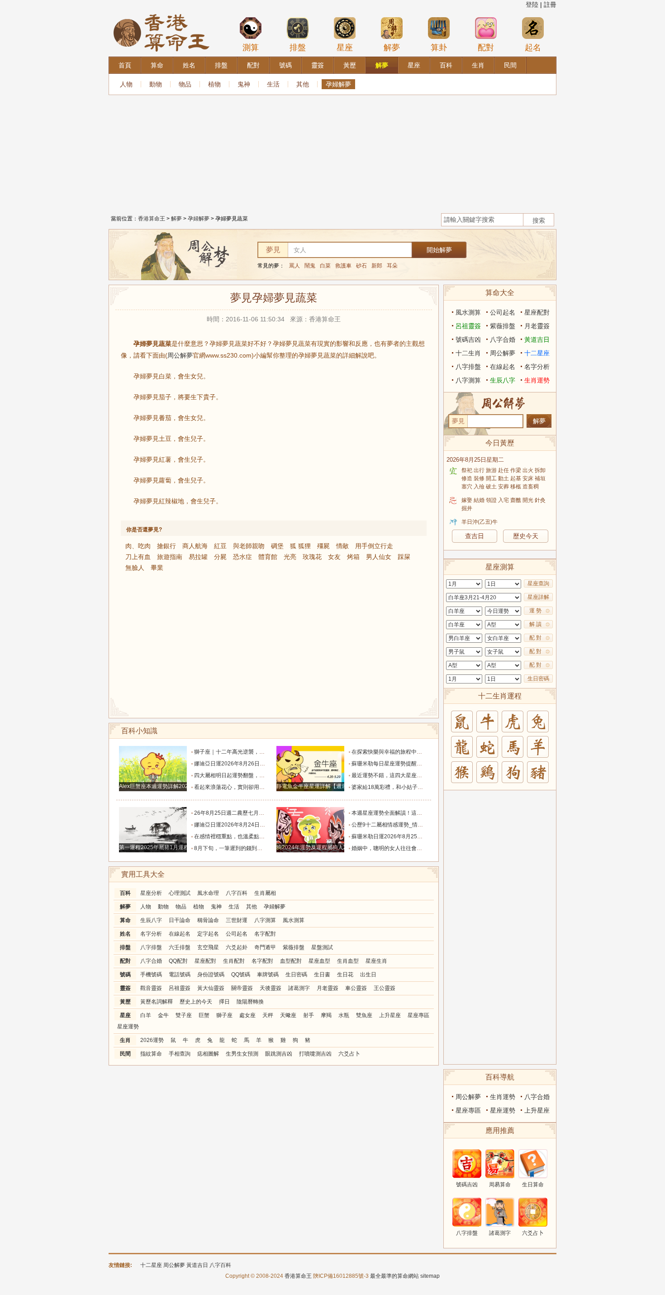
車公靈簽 (356, 988)
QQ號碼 (240, 974)
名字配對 (265, 934)
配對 (486, 47)
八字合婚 (151, 961)
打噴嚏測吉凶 (315, 1054)
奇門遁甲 (265, 947)
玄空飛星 (208, 947)
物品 (185, 84)
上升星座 (390, 1015)
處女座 (247, 1015)
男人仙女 (378, 556)
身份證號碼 (210, 974)
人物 (126, 84)
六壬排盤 (179, 947)
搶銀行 (166, 546)
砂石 (361, 266)
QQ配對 (178, 961)
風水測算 (293, 920)
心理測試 (179, 893)
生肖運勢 (537, 380)
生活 (273, 84)
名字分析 (151, 934)
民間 (125, 1054)
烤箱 (353, 556)
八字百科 (236, 893)
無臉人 (134, 567)
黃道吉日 (537, 339)
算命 (125, 920)
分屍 (220, 556)
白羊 (145, 1015)
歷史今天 (525, 536)
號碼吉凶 (468, 339)
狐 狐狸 (300, 546)
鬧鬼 (309, 266)
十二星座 (537, 353)
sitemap (430, 1276)
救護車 (343, 266)
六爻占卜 (349, 1054)
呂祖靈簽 (179, 988)
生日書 (322, 974)
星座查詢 (538, 583)
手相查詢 (179, 1054)
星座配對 (205, 961)
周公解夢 (180, 355)
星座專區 (418, 1015)
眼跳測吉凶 (278, 1054)
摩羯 (326, 1015)
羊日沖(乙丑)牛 (479, 522)
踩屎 (404, 556)
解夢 (392, 47)
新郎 (376, 266)
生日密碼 (296, 974)
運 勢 (535, 610)
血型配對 (291, 961)
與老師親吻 (249, 546)
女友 (334, 556)
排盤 (298, 47)
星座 (345, 47)
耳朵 (392, 266)
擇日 (224, 1002)
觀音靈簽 (151, 988)
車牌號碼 (268, 974)
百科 (125, 893)
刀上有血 (138, 556)
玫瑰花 (312, 556)
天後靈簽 (270, 988)
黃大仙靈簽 (210, 988)
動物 (155, 84)
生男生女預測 (242, 1054)
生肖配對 (234, 961)
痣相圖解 (208, 1054)
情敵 (342, 546)
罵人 (294, 266)
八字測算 (265, 920)
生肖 (125, 1040)
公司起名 (236, 934)
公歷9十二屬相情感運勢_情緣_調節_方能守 (404, 825)
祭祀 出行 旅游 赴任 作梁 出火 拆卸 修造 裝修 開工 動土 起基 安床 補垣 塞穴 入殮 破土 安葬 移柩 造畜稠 (503, 478)
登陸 (532, 4)
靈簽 (125, 988)
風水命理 (208, 893)
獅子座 (224, 1015)
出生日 (368, 974)
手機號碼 (151, 974)
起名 (533, 47)
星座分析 (151, 893)
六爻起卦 (236, 947)
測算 (250, 47)
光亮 (290, 556)
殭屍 (323, 546)
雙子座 (184, 1015)
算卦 (439, 47)
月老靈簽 (327, 988)
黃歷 (125, 1002)
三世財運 (236, 920)
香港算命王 (151, 218)
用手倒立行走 (374, 546)
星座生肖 (376, 961)
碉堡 (277, 546)
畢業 (157, 567)
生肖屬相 (265, 893)
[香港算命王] (161, 13)
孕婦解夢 (338, 84)
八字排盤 (151, 947)
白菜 (325, 266)
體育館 (267, 556)
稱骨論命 (208, 920)
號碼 (125, 974)
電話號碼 (179, 974)
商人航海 (195, 546)
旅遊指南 (169, 556)
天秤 (267, 1015)
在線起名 (179, 934)
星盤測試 (322, 947)
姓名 (125, 934)
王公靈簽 (384, 988)
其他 (302, 84)
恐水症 (242, 556)
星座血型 (319, 961)
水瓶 (343, 1015)
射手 (308, 1015)
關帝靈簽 (242, 988)
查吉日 (474, 536)
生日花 (345, 974)
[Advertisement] (332, 151)
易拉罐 (198, 556)
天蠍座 (288, 1015)
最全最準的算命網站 (394, 1276)
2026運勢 (152, 1040)
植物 (214, 84)
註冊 (550, 4)
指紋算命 (151, 1054)
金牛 (163, 1015)
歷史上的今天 (196, 1002)
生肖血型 (348, 961)
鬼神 (244, 84)
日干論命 (179, 920)
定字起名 (208, 934)
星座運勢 (128, 1026)
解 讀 (535, 624)
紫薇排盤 (293, 947)
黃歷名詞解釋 (156, 1002)
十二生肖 (468, 353)
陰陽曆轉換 (250, 1002)
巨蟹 (204, 1015)
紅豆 (220, 546)
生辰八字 (151, 920)
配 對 (535, 638)
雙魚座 (364, 1015)
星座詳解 (538, 597)
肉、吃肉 (138, 546)
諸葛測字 (299, 988)
